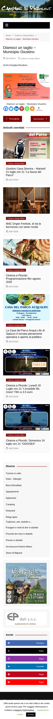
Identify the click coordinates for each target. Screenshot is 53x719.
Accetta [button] (31, 715)
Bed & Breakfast (13, 485)
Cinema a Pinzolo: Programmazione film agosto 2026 (23, 278)
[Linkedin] (16, 108)
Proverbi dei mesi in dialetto (19, 534)
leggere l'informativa (24, 710)
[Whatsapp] (27, 108)
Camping (10, 504)
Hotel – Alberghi (13, 479)
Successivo (38, 119)
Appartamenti (12, 491)
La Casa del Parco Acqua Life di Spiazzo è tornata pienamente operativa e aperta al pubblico (25, 333)
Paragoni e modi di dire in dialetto (22, 527)
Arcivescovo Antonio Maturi (19, 546)
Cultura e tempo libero (30, 58)
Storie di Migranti (14, 553)
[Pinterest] (21, 108)
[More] (32, 108)
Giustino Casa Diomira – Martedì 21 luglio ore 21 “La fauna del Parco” (26, 172)
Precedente (14, 119)
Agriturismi (11, 498)
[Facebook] (5, 108)
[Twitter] (11, 108)
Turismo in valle (13, 473)
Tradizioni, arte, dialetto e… (19, 522)
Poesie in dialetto (14, 540)
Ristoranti (10, 511)
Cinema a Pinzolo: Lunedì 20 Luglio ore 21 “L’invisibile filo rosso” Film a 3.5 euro (23, 388)
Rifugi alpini (11, 517)
